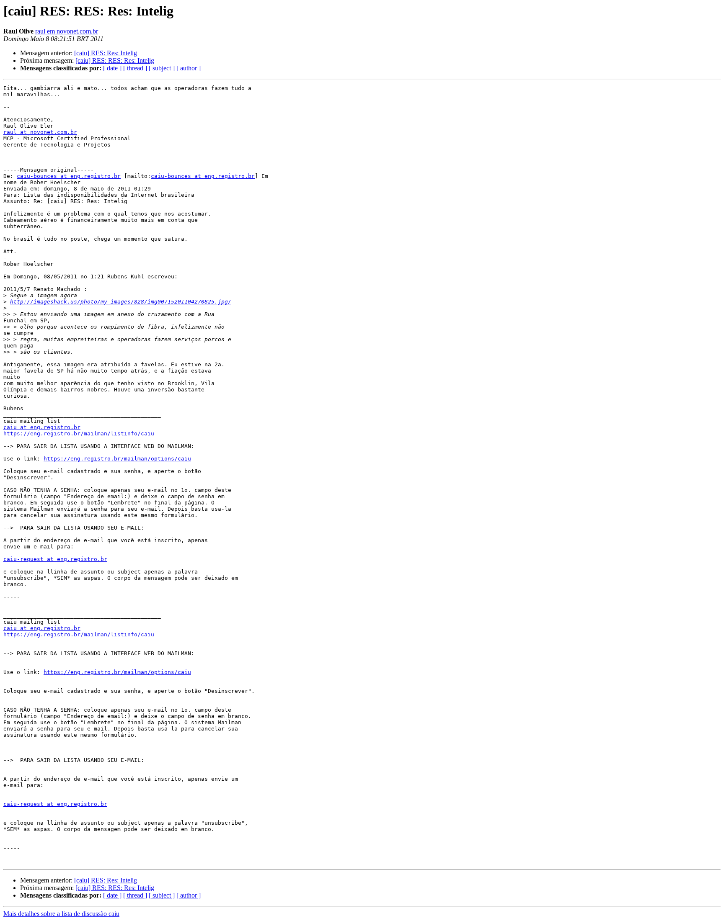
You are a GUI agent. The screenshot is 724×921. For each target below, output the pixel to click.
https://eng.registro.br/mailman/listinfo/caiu (78, 433)
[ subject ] (162, 68)
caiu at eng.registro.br (41, 427)
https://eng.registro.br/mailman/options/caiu (117, 458)
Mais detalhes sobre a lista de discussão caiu (61, 913)
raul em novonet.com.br (66, 31)
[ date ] (112, 68)
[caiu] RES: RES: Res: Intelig (114, 60)
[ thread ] (135, 68)
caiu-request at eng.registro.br (55, 559)
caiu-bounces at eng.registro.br (69, 176)
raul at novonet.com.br (40, 132)
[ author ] (188, 68)
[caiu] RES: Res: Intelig (105, 53)
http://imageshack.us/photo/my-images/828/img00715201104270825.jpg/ (120, 301)
